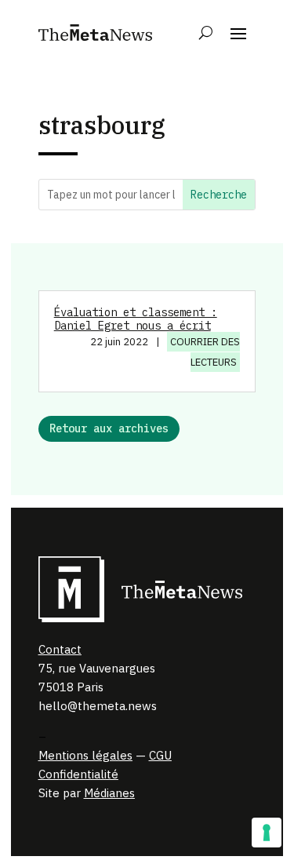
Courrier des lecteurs (205, 352)
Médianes (109, 792)
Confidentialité (78, 774)
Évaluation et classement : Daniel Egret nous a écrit (135, 319)
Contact (60, 649)
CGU (160, 755)
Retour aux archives (109, 428)
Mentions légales (85, 755)
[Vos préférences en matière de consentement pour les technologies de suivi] (266, 832)
